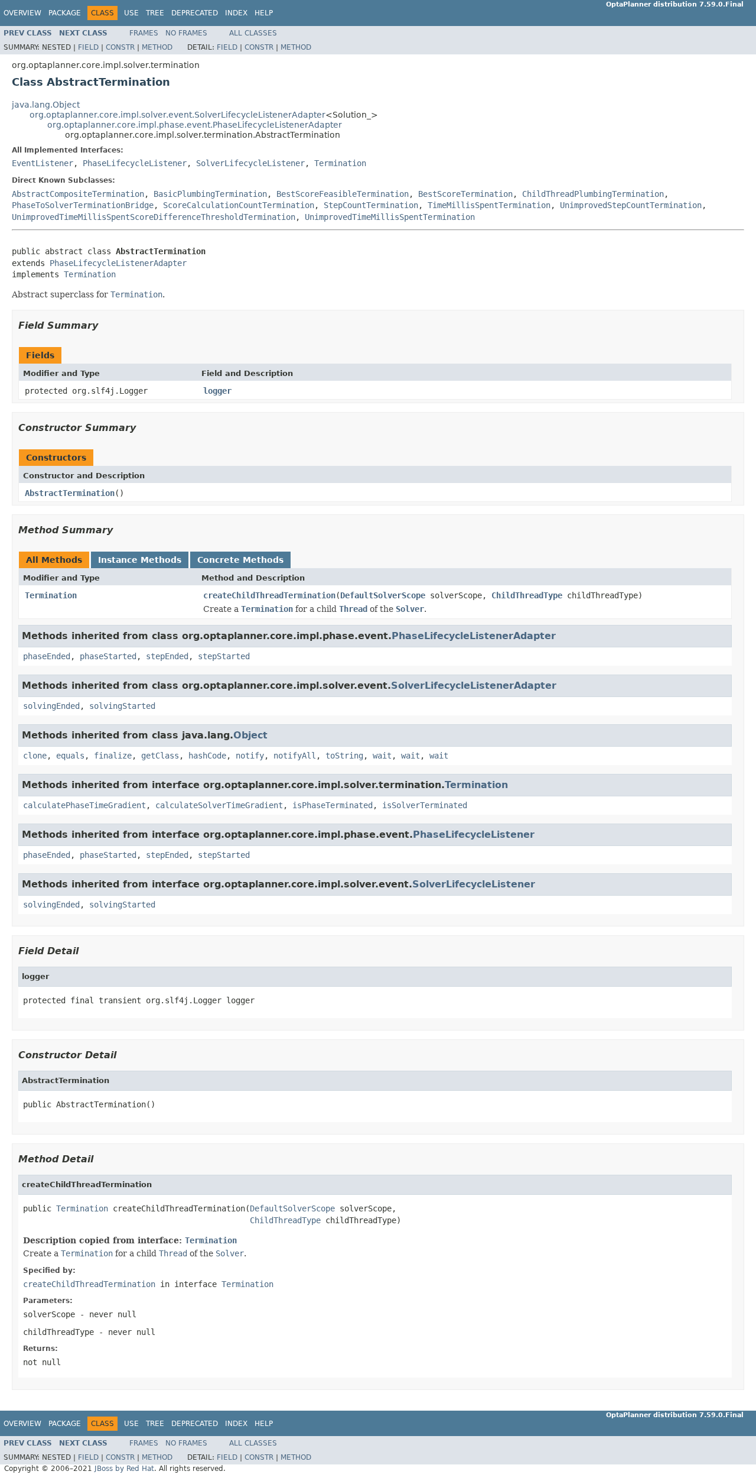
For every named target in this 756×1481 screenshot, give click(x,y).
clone (35, 755)
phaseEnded (46, 656)
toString (344, 755)
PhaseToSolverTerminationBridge (83, 205)
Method (157, 47)
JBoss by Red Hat (124, 1468)
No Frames (186, 33)
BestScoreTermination (465, 194)
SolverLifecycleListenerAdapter (473, 685)
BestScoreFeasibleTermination (342, 194)
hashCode (207, 755)
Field (88, 47)
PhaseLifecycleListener (135, 163)
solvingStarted (122, 706)
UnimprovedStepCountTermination (631, 205)
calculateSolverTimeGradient (219, 805)
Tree (155, 13)
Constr (120, 47)
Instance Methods (139, 560)
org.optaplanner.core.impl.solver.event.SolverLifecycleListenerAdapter (177, 114)
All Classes (253, 33)
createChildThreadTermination (269, 595)
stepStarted (224, 656)
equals (70, 755)
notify (250, 755)
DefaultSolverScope (382, 595)
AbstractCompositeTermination (78, 194)
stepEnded (167, 656)
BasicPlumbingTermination (210, 194)
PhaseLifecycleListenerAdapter (118, 263)
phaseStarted (108, 656)
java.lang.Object (46, 104)
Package (64, 13)
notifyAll (294, 755)
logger (217, 391)
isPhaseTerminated (332, 805)
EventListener (42, 163)
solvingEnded (51, 706)
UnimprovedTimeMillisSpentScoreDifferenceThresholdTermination (153, 217)
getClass (160, 755)
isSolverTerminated (424, 805)
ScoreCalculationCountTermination (238, 205)
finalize (113, 755)
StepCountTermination (371, 205)
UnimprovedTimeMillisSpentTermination (390, 217)
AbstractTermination (70, 493)
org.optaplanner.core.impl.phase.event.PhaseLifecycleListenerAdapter (194, 124)
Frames (143, 33)
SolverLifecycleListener (250, 163)
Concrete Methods (240, 560)
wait (382, 755)
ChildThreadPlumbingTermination (593, 194)
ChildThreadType (526, 595)
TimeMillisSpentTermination (489, 205)
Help (264, 13)
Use (131, 13)
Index (236, 13)
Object (250, 735)
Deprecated (194, 13)
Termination (340, 163)
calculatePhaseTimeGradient (84, 805)
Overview (22, 13)
